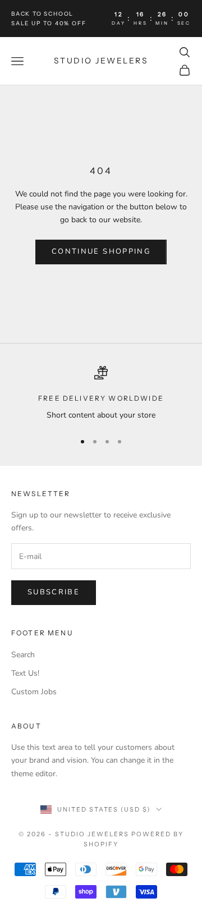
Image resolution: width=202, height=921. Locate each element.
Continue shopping (101, 251)
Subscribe (53, 592)
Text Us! (25, 673)
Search (23, 654)
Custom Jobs (34, 691)
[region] (101, 393)
